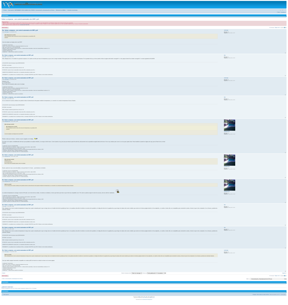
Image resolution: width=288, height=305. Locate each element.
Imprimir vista (280, 10)
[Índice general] (22, 4)
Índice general (11, 10)
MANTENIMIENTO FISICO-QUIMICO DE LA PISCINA (25, 10)
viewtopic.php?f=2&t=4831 (24, 24)
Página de (277, 27)
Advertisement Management (147, 299)
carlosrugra (226, 30)
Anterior (3, 273)
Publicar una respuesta (4, 27)
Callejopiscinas (7, 121)
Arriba (285, 75)
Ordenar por (144, 273)
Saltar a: (247, 278)
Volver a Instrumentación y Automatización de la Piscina (12, 278)
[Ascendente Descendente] (161, 273)
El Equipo (254, 294)
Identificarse (283, 12)
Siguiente (284, 273)
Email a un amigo (282, 10)
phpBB (139, 296)
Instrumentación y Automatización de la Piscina (44, 10)
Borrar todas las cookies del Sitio (263, 294)
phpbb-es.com (151, 297)
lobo (5, 56)
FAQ (279, 12)
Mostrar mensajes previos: (126, 273)
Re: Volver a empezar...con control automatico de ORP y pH (20, 30)
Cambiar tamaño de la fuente (285, 10)
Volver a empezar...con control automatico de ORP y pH (20, 19)
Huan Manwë (145, 297)
